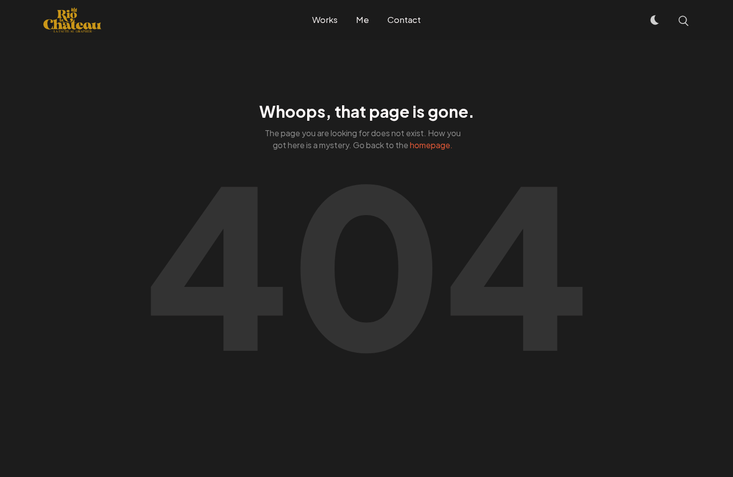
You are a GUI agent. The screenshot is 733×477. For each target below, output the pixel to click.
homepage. (431, 145)
